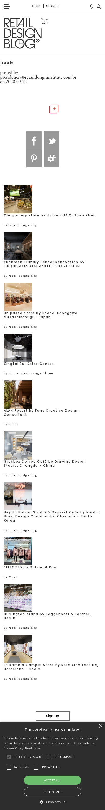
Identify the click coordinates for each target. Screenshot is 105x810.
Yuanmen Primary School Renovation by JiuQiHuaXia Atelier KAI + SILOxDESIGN (44, 264)
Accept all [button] (52, 780)
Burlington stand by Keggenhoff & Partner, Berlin (47, 616)
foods (7, 62)
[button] (9, 757)
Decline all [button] (52, 792)
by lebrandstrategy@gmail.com (29, 373)
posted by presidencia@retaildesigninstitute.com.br (38, 74)
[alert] (52, 766)
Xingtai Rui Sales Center (29, 364)
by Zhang (11, 424)
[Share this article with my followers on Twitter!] (51, 140)
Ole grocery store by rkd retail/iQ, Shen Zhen (50, 215)
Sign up (53, 6)
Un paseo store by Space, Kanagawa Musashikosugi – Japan (41, 315)
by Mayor (11, 577)
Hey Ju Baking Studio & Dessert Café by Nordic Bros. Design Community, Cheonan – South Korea (51, 516)
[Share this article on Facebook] (34, 140)
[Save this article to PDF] (51, 158)
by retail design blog (20, 225)
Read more (32, 748)
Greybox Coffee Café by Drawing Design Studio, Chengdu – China (45, 464)
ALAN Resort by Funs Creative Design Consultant (41, 413)
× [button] (100, 726)
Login (36, 6)
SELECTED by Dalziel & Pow (30, 567)
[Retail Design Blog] (52, 33)
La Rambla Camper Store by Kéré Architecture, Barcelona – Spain (51, 667)
